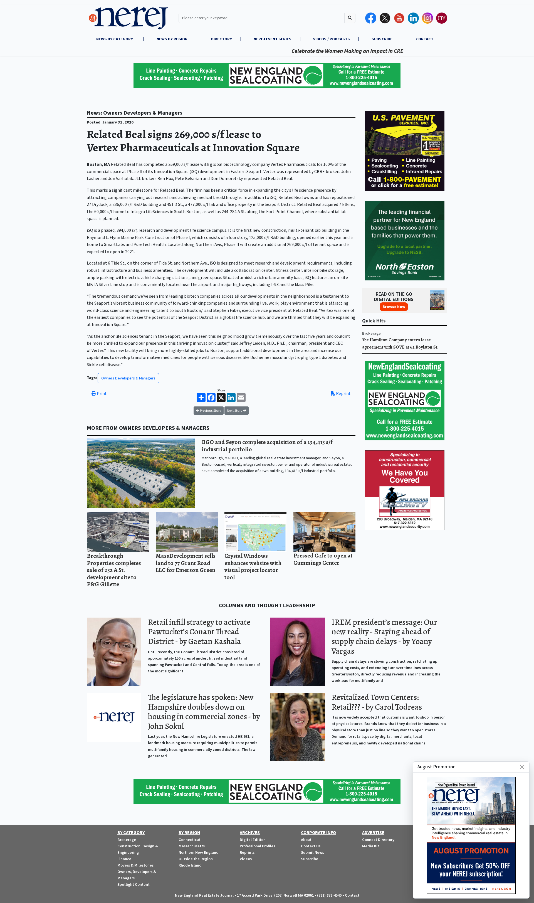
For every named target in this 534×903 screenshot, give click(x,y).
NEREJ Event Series (272, 39)
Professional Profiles (257, 846)
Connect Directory (378, 840)
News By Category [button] (115, 39)
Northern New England (199, 852)
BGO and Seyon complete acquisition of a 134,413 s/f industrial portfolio (267, 445)
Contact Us (310, 846)
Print (101, 394)
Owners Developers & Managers (128, 378)
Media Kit (370, 846)
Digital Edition (253, 840)
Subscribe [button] (382, 39)
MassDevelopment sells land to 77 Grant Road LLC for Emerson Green (186, 563)
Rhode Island (190, 865)
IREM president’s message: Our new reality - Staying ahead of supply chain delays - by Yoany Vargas (384, 637)
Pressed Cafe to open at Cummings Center (323, 559)
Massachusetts (192, 846)
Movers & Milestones (135, 865)
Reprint (343, 394)
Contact (352, 895)
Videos (246, 859)
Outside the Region (196, 859)
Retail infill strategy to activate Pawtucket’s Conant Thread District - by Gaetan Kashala (199, 632)
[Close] (522, 767)
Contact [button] (424, 39)
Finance (124, 859)
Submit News (312, 852)
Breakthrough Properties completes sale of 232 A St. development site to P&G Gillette (114, 570)
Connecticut (190, 840)
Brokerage (371, 333)
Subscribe (309, 859)
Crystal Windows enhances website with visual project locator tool (252, 566)
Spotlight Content (133, 884)
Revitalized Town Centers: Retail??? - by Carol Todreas (377, 702)
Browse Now (393, 307)
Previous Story (210, 410)
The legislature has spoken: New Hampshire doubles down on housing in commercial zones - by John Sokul (204, 712)
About (306, 840)
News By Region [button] (172, 39)
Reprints (247, 852)
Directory (221, 39)
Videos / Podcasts (331, 39)
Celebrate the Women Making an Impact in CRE (322, 51)
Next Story (235, 410)
